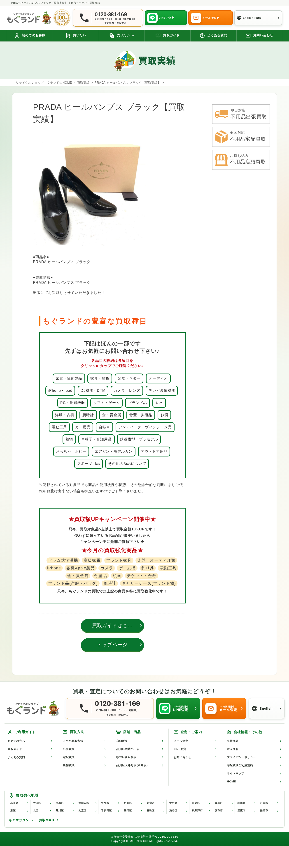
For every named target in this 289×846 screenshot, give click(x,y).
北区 (36, 810)
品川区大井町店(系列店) (132, 765)
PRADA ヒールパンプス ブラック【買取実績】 (128, 82)
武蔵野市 (197, 810)
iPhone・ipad (60, 390)
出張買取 (69, 749)
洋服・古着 (64, 415)
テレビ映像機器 (162, 390)
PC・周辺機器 (72, 403)
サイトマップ (235, 773)
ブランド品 (137, 403)
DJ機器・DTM (93, 390)
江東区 (196, 803)
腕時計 (88, 415)
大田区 (37, 803)
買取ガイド (15, 749)
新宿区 (151, 803)
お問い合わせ (182, 757)
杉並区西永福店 (126, 757)
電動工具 (59, 427)
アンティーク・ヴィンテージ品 (145, 427)
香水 (159, 403)
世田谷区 (84, 803)
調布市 (219, 810)
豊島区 (151, 810)
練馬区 (219, 803)
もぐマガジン (19, 820)
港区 (13, 810)
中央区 (105, 803)
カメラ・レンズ (127, 390)
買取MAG (46, 820)
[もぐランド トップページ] (29, 17)
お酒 (164, 415)
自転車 (104, 427)
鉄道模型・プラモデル (139, 439)
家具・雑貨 (99, 378)
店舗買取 (69, 765)
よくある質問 (16, 757)
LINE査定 (180, 749)
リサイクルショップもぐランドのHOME (44, 82)
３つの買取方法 (73, 741)
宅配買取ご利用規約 (240, 765)
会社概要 (232, 741)
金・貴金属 (111, 415)
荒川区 (60, 810)
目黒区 (60, 803)
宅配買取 (69, 757)
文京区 (82, 810)
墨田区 (128, 810)
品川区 (14, 803)
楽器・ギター (129, 378)
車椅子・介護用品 (96, 439)
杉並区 (128, 803)
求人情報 (232, 749)
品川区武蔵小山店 (127, 749)
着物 (69, 439)
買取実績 (83, 82)
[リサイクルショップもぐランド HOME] (34, 708)
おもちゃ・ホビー (71, 451)
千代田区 (106, 810)
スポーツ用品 (88, 463)
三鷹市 (241, 810)
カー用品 (82, 427)
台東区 (264, 803)
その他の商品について (127, 463)
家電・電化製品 (69, 378)
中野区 (173, 803)
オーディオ (158, 378)
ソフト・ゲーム (106, 403)
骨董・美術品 (140, 415)
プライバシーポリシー (241, 757)
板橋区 (241, 803)
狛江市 (264, 810)
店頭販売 (122, 741)
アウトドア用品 (154, 451)
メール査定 (181, 741)
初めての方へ (16, 741)
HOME (231, 781)
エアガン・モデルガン (114, 451)
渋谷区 (173, 810)
